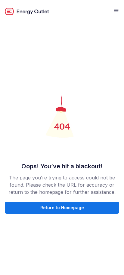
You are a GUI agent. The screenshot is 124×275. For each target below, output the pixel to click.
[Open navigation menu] (116, 11)
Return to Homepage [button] (62, 207)
